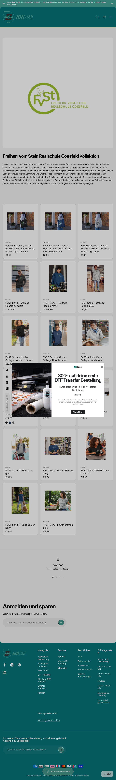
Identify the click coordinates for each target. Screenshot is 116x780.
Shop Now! (78, 412)
